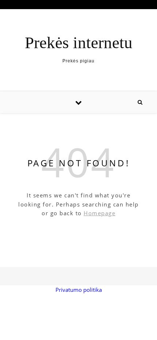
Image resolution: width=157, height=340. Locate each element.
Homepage (99, 213)
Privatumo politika (78, 289)
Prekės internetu (79, 43)
